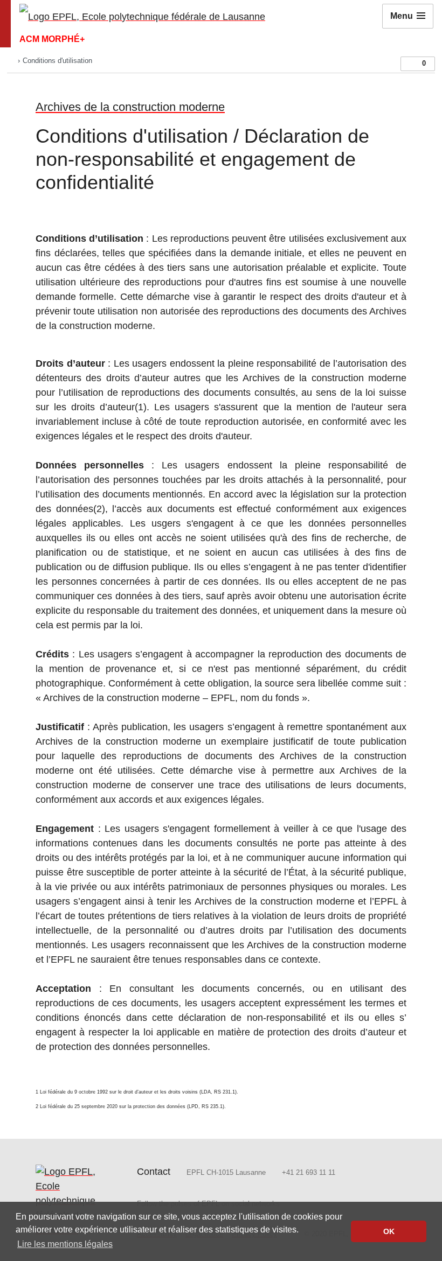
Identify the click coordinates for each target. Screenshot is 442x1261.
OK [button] (389, 1231)
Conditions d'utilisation (57, 61)
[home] (11, 61)
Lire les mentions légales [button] (65, 1244)
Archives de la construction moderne (130, 107)
